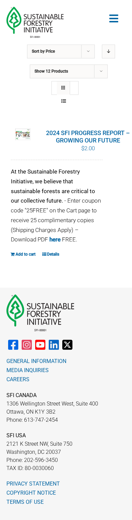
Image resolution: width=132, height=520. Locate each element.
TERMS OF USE (25, 502)
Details (53, 254)
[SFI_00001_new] (35, 9)
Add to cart (26, 254)
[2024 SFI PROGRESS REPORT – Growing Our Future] (22, 134)
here (55, 239)
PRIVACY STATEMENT (33, 483)
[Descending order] (108, 51)
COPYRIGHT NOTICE (31, 493)
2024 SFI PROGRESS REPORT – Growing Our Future (88, 136)
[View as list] (63, 101)
